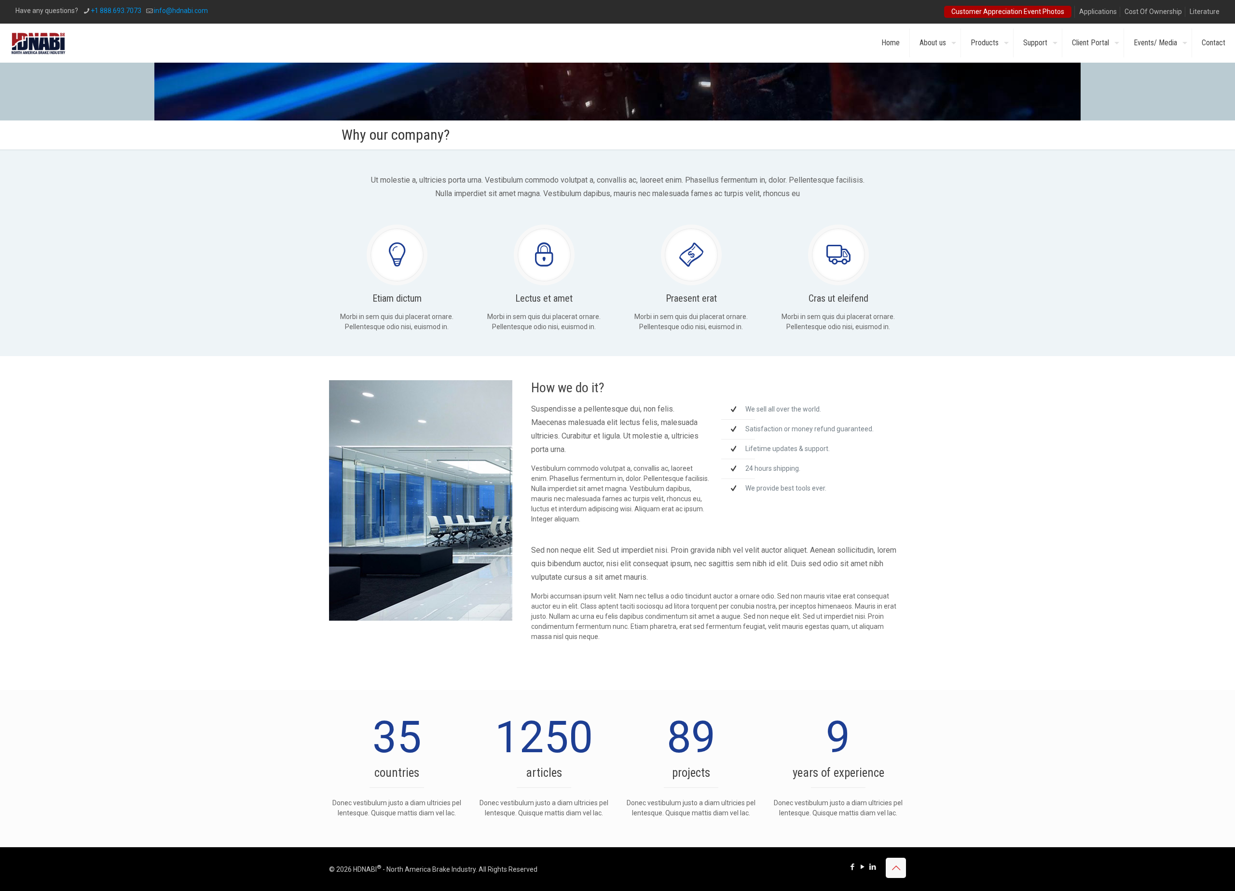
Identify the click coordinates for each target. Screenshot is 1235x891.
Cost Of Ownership (1153, 11)
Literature (1205, 11)
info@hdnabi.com (181, 10)
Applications (1098, 11)
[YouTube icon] (862, 867)
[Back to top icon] (896, 868)
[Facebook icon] (852, 867)
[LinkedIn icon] (872, 867)
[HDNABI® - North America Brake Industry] (38, 43)
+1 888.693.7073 (116, 10)
